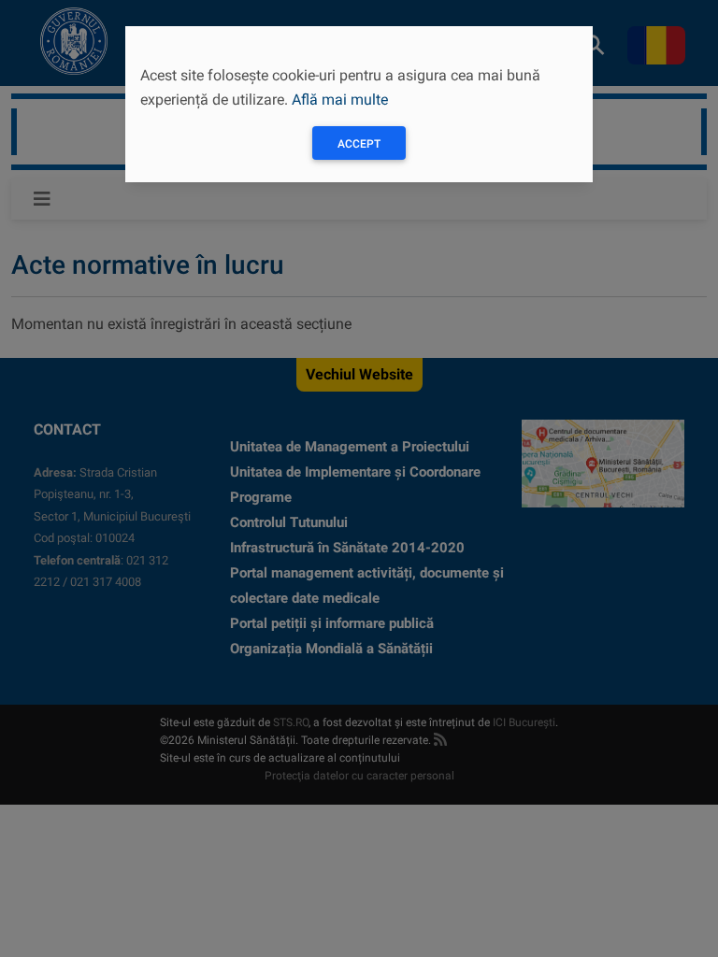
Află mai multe (340, 99)
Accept (359, 143)
